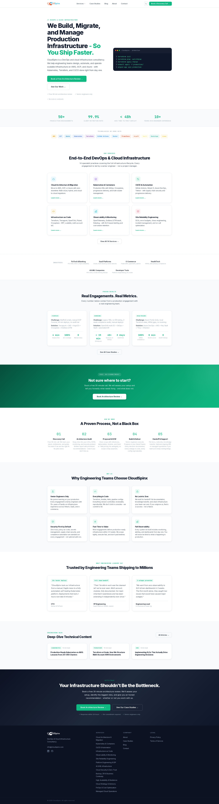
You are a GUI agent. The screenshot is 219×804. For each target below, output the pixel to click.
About (114, 4)
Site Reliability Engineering (106, 759)
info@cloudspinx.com (55, 747)
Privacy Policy (155, 737)
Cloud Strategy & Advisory (106, 784)
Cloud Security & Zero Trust (106, 770)
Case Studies (95, 4)
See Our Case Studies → (127, 707)
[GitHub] (52, 751)
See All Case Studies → (109, 352)
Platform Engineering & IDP (106, 762)
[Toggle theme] (146, 4)
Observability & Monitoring (106, 755)
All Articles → (164, 635)
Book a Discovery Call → (160, 4)
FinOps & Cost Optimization (106, 788)
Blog (106, 4)
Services (80, 4)
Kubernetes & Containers (105, 744)
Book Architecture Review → (109, 396)
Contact (124, 4)
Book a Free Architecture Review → (67, 79)
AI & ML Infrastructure (104, 766)
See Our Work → (58, 87)
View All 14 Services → (109, 241)
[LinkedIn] (48, 751)
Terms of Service (156, 741)
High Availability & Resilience (106, 780)
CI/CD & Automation (103, 747)
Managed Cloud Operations (106, 791)
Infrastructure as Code (104, 751)
